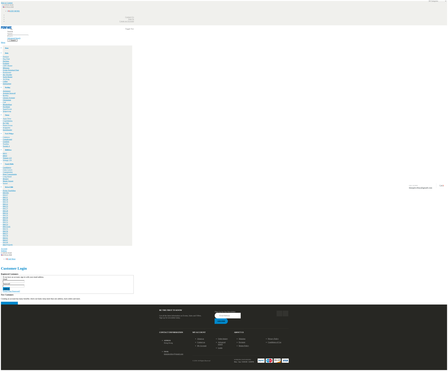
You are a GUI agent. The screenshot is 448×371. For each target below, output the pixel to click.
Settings (4, 251)
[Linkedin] (285, 313)
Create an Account (126, 21)
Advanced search (222, 343)
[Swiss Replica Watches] (7, 29)
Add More (14, 11)
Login (220, 348)
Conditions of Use (274, 342)
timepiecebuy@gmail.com (173, 354)
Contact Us (129, 17)
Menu (3, 43)
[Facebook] (279, 313)
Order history (223, 339)
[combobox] (18, 36)
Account (4, 249)
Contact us (201, 342)
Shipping (242, 339)
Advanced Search (13, 38)
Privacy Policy (273, 339)
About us (200, 339)
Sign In (131, 19)
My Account (201, 346)
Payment (242, 342)
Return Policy (244, 346)
